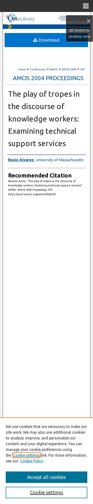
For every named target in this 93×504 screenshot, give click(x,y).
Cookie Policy (31, 461)
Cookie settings (26, 455)
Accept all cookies (46, 477)
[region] (46, 460)
